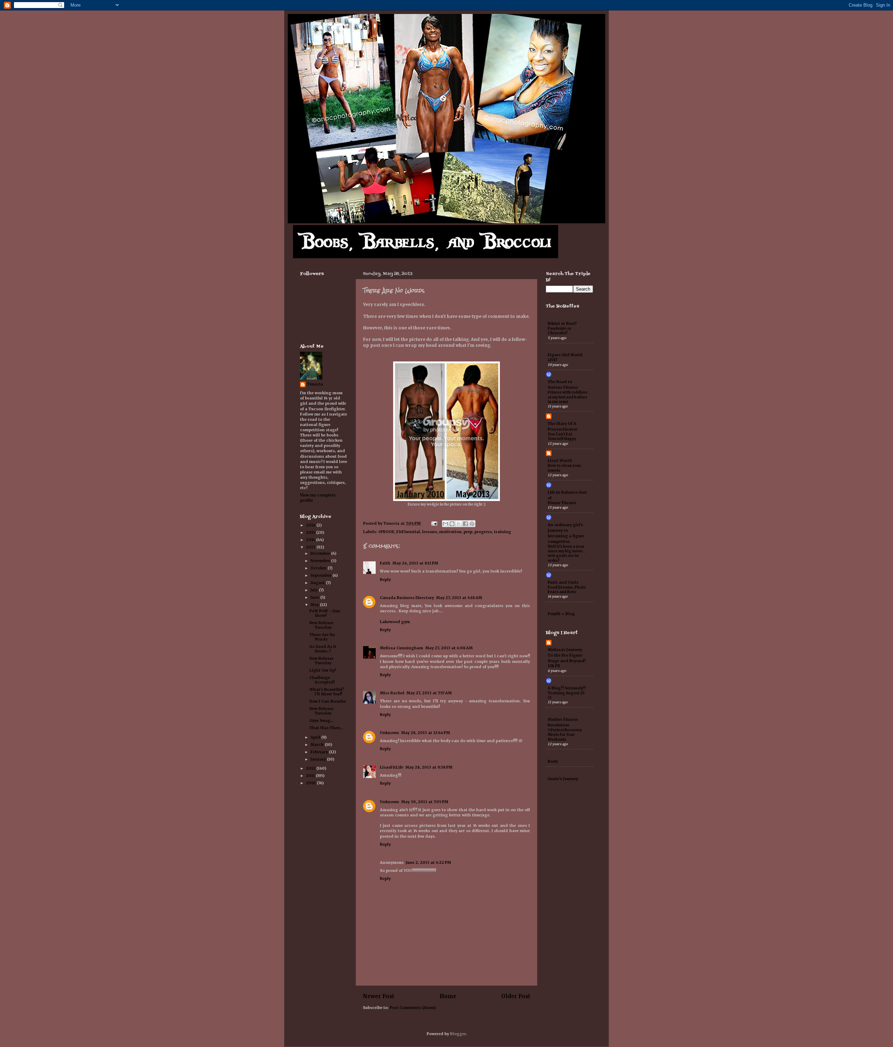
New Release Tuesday (321, 625)
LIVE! (552, 360)
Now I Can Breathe (327, 701)
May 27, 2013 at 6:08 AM (449, 647)
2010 (311, 782)
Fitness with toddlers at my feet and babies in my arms (567, 397)
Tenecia (315, 384)
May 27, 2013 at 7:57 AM (429, 692)
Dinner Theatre (562, 503)
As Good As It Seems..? (322, 648)
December (320, 553)
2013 (311, 547)
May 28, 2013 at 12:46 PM (425, 732)
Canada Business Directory (407, 597)
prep (468, 531)
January (318, 759)
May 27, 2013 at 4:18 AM (459, 597)
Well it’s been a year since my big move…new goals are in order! (566, 553)
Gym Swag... (321, 720)
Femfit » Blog (561, 613)
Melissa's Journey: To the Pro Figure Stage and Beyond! (566, 655)
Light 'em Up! (322, 670)
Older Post (515, 996)
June (315, 597)
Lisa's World (560, 460)
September (321, 575)
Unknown (389, 732)
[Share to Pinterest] (471, 523)
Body (553, 761)
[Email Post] (433, 523)
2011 (311, 775)
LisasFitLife (391, 767)
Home (448, 996)
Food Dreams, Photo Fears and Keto (567, 589)
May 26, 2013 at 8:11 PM (415, 563)
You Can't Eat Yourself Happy (562, 436)
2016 (311, 525)
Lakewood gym (395, 621)
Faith (385, 563)
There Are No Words (322, 637)
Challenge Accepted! (322, 680)
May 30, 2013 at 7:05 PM (424, 801)
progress (483, 531)
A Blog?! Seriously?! (566, 688)
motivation (450, 531)
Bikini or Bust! (562, 323)
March (317, 744)
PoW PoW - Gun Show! (324, 613)
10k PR (554, 666)
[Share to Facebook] (465, 523)
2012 (311, 768)
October (319, 568)
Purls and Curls (563, 582)
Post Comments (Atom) (413, 1007)
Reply (385, 579)
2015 (311, 532)
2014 (311, 539)
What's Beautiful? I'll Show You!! (326, 691)
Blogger (458, 1033)
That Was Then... (326, 727)
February (319, 751)
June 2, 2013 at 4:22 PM (428, 862)
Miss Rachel (392, 692)
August (318, 582)
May (315, 604)
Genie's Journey (563, 778)
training (502, 531)
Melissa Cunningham (401, 647)
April (315, 737)
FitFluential (408, 531)
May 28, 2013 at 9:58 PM (428, 767)
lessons (429, 531)
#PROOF (386, 531)
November (320, 560)
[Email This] (445, 523)
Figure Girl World (565, 354)
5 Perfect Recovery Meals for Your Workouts (565, 735)
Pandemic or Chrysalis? (559, 330)
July (314, 590)
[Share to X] (458, 523)
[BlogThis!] (452, 523)
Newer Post (378, 996)
